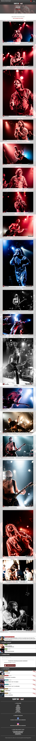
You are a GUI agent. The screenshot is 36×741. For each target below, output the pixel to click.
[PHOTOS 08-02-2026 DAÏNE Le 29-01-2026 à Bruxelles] (18, 655)
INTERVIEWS (18, 708)
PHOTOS (18, 706)
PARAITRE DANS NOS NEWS (18, 732)
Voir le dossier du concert (18, 18)
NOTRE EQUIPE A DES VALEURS (18, 731)
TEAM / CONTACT (18, 712)
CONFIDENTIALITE (18, 734)
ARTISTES (18, 705)
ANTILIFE (18, 9)
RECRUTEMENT (18, 733)
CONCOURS (18, 711)
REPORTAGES (18, 709)
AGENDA (18, 710)
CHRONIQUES (18, 707)
